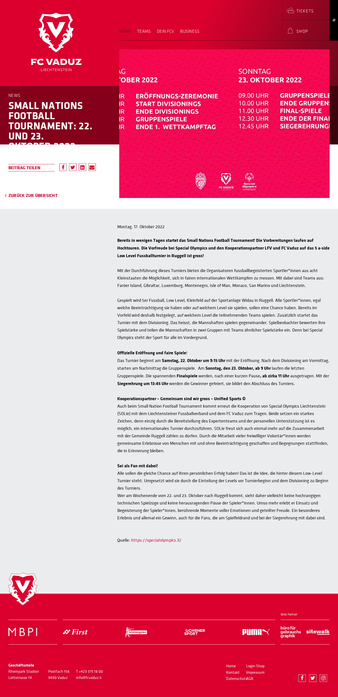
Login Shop (255, 666)
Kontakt (233, 672)
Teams (144, 31)
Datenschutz (236, 678)
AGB (249, 678)
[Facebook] (63, 167)
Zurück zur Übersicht (33, 195)
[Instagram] (323, 678)
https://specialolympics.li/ (156, 540)
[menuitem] (126, 34)
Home (231, 666)
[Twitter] (72, 167)
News (125, 31)
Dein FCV (165, 31)
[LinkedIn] (82, 167)
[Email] (92, 167)
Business (189, 31)
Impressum (255, 672)
